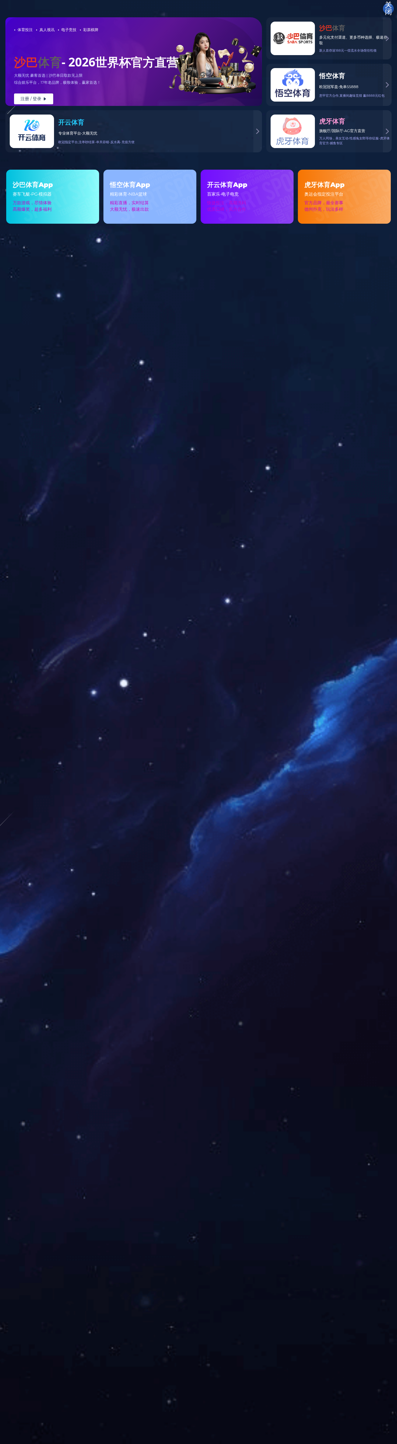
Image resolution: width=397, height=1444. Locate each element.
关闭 (388, 8)
